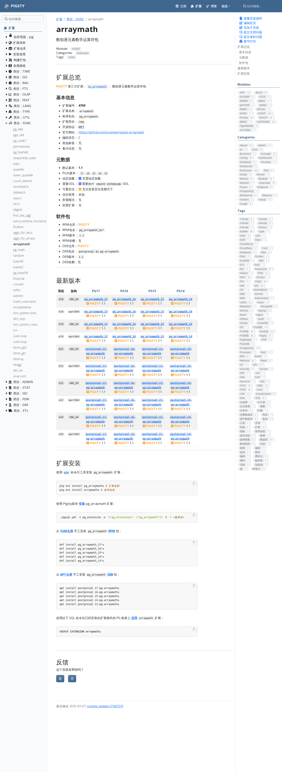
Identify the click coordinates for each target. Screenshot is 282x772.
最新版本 (243, 68)
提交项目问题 (252, 37)
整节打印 (249, 41)
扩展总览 (243, 47)
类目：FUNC (75, 19)
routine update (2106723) (105, 706)
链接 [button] (225, 6)
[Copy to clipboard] (193, 483)
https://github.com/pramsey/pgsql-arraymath (111, 132)
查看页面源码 (252, 18)
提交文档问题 (252, 32)
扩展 (59, 19)
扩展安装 (243, 73)
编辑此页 (249, 23)
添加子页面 (251, 27)
